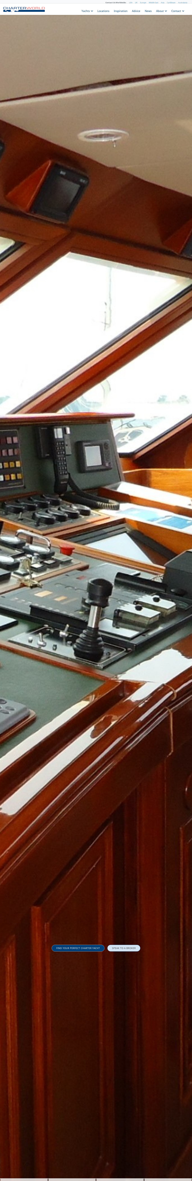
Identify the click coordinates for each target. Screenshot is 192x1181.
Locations (103, 10)
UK (136, 2)
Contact (176, 10)
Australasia (182, 2)
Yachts (86, 10)
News (148, 10)
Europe (143, 2)
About (160, 10)
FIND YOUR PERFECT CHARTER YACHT (78, 948)
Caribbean (171, 2)
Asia (162, 2)
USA (130, 2)
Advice (136, 10)
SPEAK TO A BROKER (124, 948)
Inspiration (120, 10)
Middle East (153, 2)
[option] (96, 590)
